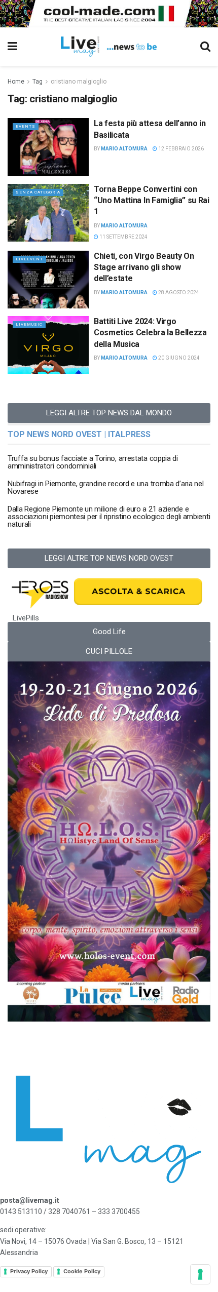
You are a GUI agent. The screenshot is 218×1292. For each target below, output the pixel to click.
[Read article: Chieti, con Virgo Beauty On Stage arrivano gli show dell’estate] (48, 279)
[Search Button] (205, 46)
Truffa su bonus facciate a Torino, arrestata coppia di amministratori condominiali (93, 462)
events (25, 126)
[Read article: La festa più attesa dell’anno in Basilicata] (48, 147)
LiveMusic (29, 324)
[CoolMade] (109, 13)
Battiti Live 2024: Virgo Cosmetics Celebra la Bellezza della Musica (150, 333)
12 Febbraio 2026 (180, 148)
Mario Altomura (124, 148)
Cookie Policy (81, 1271)
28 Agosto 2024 (178, 292)
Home (16, 81)
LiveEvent (29, 259)
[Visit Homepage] (109, 46)
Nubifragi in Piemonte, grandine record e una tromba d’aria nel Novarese (105, 487)
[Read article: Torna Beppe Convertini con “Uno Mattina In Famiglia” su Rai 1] (48, 213)
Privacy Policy (29, 1271)
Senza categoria (38, 192)
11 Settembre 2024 (123, 237)
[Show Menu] (12, 46)
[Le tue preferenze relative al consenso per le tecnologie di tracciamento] (200, 1274)
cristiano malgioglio (78, 81)
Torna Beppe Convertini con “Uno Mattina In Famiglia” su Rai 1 (151, 200)
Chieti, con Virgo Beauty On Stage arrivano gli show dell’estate (144, 267)
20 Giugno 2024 (178, 358)
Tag (37, 81)
